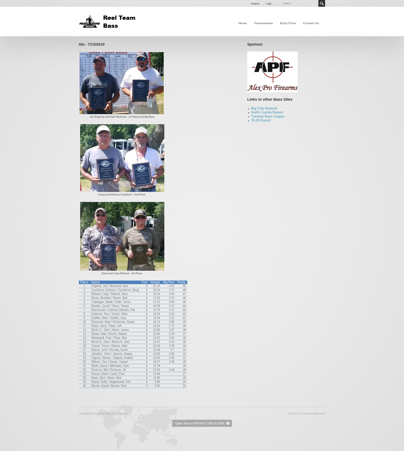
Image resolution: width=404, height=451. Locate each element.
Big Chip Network (264, 108)
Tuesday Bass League (267, 116)
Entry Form (288, 23)
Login (268, 3)
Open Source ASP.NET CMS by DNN (199, 423)
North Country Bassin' (267, 112)
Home (243, 23)
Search (321, 3)
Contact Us (311, 23)
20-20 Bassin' (261, 120)
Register (255, 3)
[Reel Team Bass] (108, 21)
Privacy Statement (314, 413)
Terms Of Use (295, 413)
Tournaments (263, 23)
